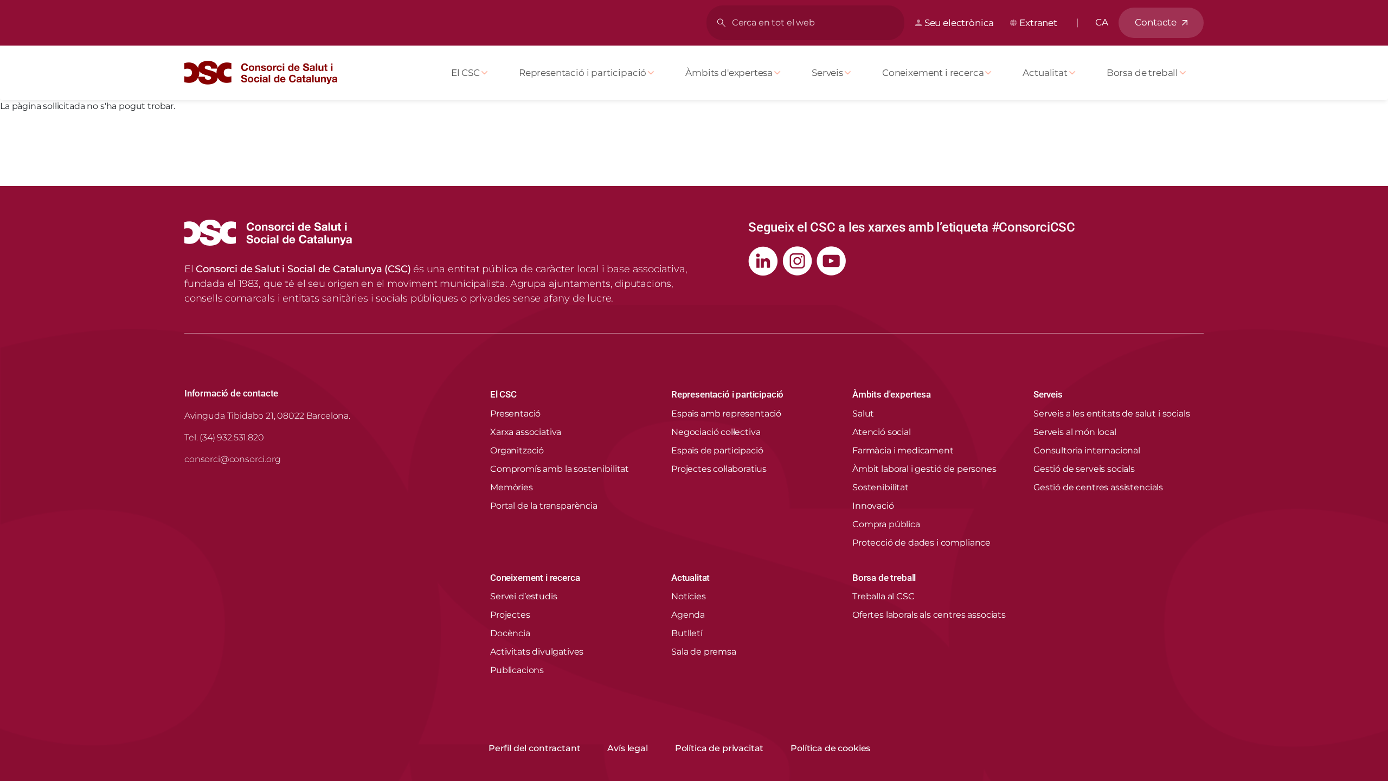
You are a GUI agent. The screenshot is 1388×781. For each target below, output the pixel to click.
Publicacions (517, 670)
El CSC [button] (503, 394)
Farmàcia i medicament (903, 450)
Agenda (688, 615)
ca (1101, 22)
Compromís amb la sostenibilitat (559, 469)
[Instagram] (797, 261)
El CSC (465, 72)
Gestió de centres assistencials (1098, 487)
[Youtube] (831, 261)
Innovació (873, 506)
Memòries (511, 487)
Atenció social (881, 432)
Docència (510, 633)
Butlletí (687, 633)
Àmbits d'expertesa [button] (891, 394)
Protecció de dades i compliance (921, 542)
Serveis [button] (1048, 394)
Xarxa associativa (525, 432)
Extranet (1038, 22)
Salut (863, 413)
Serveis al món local (1074, 432)
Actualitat (1045, 72)
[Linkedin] (763, 261)
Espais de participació (717, 450)
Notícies (688, 596)
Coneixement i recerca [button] (535, 577)
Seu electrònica (959, 22)
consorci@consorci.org (232, 459)
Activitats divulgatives (536, 651)
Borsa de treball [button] (884, 577)
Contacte (1156, 22)
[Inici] (265, 72)
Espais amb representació (726, 413)
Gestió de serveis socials (1084, 469)
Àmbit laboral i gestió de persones (924, 469)
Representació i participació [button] (727, 394)
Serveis (827, 72)
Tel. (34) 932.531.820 (224, 437)
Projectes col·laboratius (719, 469)
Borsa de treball (1142, 72)
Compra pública (886, 524)
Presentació (515, 413)
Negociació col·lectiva (715, 432)
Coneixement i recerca (933, 72)
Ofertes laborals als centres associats (929, 615)
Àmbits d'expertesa (729, 72)
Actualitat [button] (690, 577)
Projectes (510, 615)
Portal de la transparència (543, 506)
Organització (517, 450)
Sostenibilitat (880, 487)
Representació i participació (582, 72)
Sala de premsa (703, 651)
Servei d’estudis (523, 596)
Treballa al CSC (883, 596)
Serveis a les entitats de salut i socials (1111, 413)
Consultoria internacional (1086, 450)
